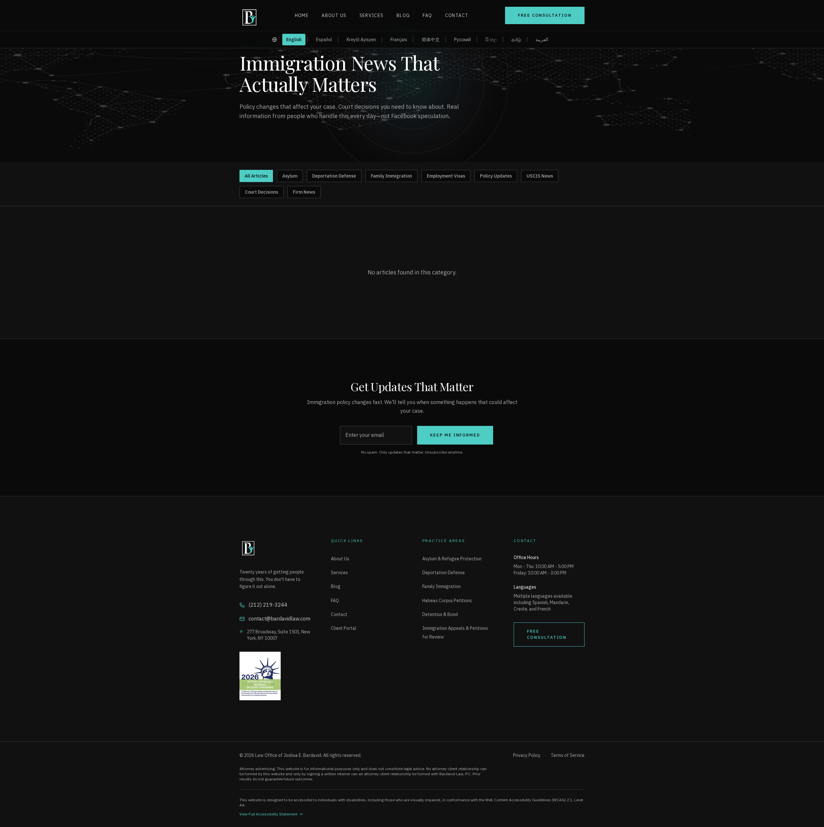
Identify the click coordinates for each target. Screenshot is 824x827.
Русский (462, 39)
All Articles (256, 176)
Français (398, 39)
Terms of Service (568, 755)
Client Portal (343, 628)
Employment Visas (446, 176)
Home (302, 15)
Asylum (289, 176)
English (294, 39)
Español (324, 39)
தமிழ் (516, 39)
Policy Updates (496, 176)
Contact (457, 15)
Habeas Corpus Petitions (447, 600)
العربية (542, 39)
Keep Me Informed (455, 435)
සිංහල (491, 39)
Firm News (304, 192)
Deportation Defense (334, 176)
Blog (403, 15)
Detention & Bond (440, 614)
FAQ (427, 15)
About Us (334, 15)
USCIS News (540, 176)
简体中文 (431, 39)
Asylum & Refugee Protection (452, 559)
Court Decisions (261, 192)
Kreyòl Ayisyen (361, 39)
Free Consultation (545, 15)
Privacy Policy (526, 755)
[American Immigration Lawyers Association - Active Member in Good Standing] (274, 676)
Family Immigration (391, 176)
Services (372, 15)
